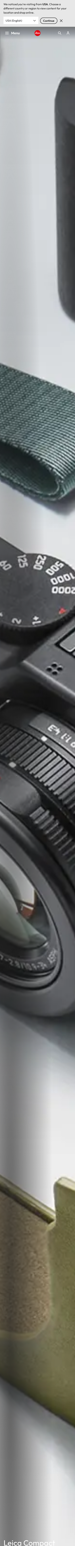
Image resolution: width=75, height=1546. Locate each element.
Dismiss (61, 21)
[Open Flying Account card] (68, 33)
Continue (48, 20)
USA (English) (14, 20)
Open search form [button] (59, 33)
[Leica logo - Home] (38, 33)
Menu (15, 33)
